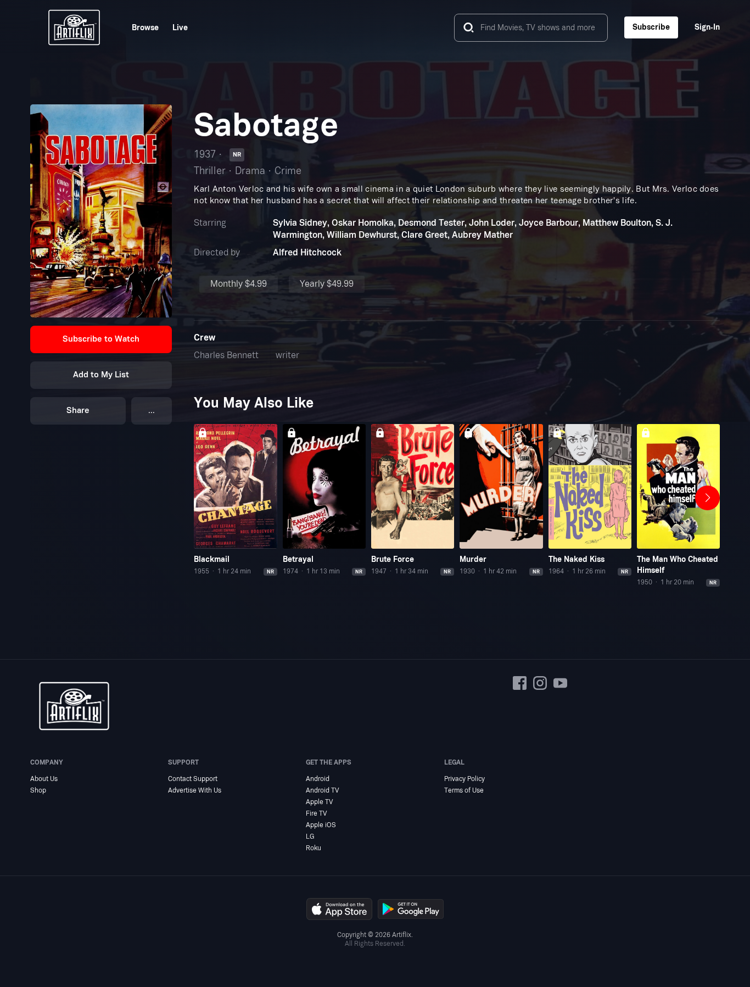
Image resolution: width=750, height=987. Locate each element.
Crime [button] (288, 171)
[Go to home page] (74, 27)
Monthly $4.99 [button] (238, 283)
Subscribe (651, 27)
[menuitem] (138, 28)
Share (77, 410)
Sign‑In (707, 27)
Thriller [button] (210, 171)
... (151, 410)
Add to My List (101, 375)
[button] (101, 339)
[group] (235, 500)
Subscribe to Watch (101, 339)
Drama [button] (250, 171)
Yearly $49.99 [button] (327, 283)
